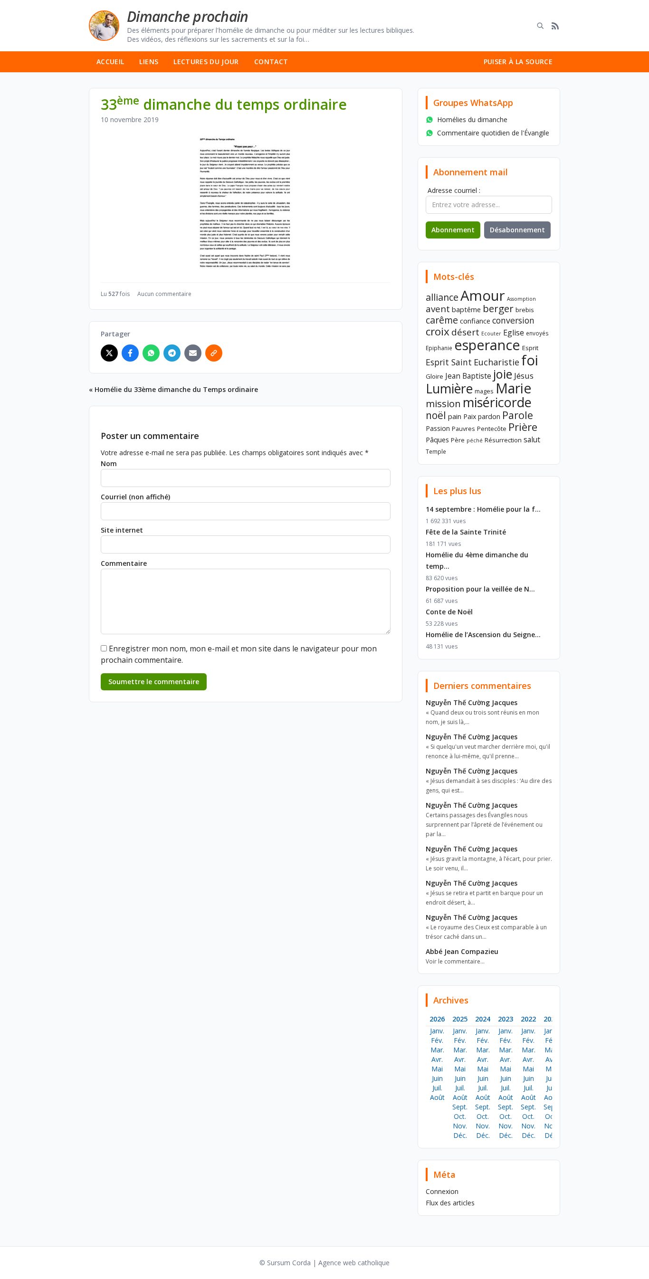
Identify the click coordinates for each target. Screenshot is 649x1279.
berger (498, 308)
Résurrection (503, 440)
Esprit (530, 348)
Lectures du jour (206, 61)
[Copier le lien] (213, 353)
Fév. (437, 1040)
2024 (482, 1018)
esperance (487, 344)
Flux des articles (450, 1202)
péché (475, 440)
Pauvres (463, 428)
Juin (437, 1078)
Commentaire (124, 563)
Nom (109, 463)
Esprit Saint (449, 362)
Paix (469, 416)
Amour (482, 295)
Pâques (437, 439)
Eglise (513, 332)
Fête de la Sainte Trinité (466, 531)
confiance (475, 320)
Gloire (434, 376)
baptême (466, 309)
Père (458, 440)
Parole (517, 415)
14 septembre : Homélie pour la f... (483, 509)
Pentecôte (491, 428)
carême (442, 320)
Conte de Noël (449, 611)
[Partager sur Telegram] (172, 353)
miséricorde (497, 402)
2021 (551, 1018)
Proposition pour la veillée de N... (480, 588)
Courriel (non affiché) (135, 496)
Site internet (122, 530)
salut (532, 439)
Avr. (437, 1059)
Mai (437, 1068)
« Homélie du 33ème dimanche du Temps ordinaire (173, 389)
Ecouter (491, 333)
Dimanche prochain (187, 16)
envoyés (537, 333)
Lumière (449, 388)
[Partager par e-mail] (192, 353)
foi (529, 360)
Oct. (460, 1116)
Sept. (460, 1106)
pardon (489, 416)
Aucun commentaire (164, 294)
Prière (522, 427)
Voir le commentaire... (455, 961)
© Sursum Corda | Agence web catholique (324, 1262)
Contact (271, 61)
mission (443, 403)
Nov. (460, 1125)
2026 (437, 1018)
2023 (505, 1018)
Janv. (437, 1030)
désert (465, 332)
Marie (513, 388)
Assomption (521, 299)
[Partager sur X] (109, 353)
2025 (460, 1018)
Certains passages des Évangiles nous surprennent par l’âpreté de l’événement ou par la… (484, 824)
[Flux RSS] (555, 25)
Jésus (524, 375)
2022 (528, 1018)
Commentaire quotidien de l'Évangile (493, 132)
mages (484, 391)
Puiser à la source (518, 61)
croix (437, 331)
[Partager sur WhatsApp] (151, 353)
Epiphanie (439, 348)
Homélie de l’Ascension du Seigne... (483, 634)
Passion (438, 428)
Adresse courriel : (454, 190)
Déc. (460, 1135)
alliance (442, 297)
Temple (436, 451)
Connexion (442, 1191)
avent (438, 309)
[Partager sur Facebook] (130, 353)
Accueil (110, 61)
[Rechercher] (540, 25)
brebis (524, 309)
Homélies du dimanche (472, 119)
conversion (513, 320)
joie (502, 374)
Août (437, 1097)
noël (436, 415)
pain (454, 416)
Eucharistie (496, 362)
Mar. (437, 1049)
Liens (148, 61)
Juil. (437, 1087)
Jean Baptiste (468, 376)
